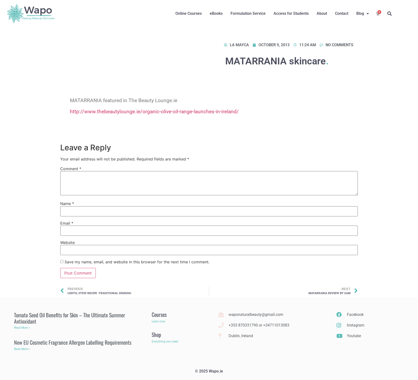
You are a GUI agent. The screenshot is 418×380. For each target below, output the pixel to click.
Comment (70, 169)
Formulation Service (248, 13)
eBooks (216, 13)
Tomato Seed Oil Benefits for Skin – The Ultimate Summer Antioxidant (69, 318)
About (322, 13)
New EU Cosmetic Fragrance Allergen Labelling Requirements (72, 342)
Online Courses (188, 13)
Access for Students (291, 13)
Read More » (22, 327)
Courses (159, 314)
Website (67, 242)
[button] (389, 14)
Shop (156, 334)
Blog (360, 13)
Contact (341, 13)
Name (67, 203)
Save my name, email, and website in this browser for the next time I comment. (137, 262)
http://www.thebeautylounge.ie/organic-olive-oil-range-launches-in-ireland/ (154, 111)
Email (66, 223)
